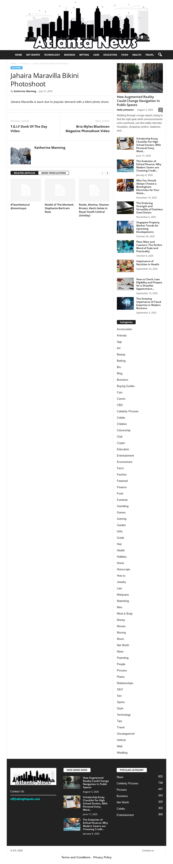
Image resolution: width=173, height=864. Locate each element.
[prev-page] (102, 173)
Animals (122, 335)
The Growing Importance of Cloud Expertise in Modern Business (148, 303)
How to (121, 575)
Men (119, 607)
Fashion (122, 474)
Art (118, 348)
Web (119, 746)
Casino (121, 398)
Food (124, 54)
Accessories (124, 329)
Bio (119, 367)
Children (122, 424)
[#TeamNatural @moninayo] (26, 190)
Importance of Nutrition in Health (147, 262)
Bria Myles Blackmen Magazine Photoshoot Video (87, 128)
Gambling (122, 506)
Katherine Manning (25, 91)
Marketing (123, 601)
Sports (121, 702)
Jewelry (121, 582)
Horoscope (123, 569)
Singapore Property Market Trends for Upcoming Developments (147, 227)
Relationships (125, 683)
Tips (119, 721)
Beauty (121, 354)
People (121, 664)
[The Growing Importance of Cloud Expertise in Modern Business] (125, 303)
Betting (84, 54)
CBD (120, 405)
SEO (120, 689)
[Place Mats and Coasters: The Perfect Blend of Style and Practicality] (125, 246)
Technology (52, 54)
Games (121, 512)
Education (110, 54)
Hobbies (122, 556)
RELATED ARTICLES (24, 172)
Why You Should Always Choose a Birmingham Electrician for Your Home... (147, 187)
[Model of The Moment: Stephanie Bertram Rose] (60, 190)
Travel (149, 54)
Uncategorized (125, 733)
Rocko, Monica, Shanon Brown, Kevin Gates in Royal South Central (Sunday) (94, 210)
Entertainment (125, 455)
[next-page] (107, 173)
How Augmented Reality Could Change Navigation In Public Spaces (138, 101)
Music (120, 638)
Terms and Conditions (76, 857)
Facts (120, 468)
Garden (121, 525)
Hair (119, 544)
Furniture (122, 499)
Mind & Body (125, 613)
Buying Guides (126, 386)
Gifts (120, 531)
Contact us (148, 850)
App (119, 341)
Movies (121, 626)
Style (120, 708)
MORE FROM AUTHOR (53, 172)
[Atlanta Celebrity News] (86, 25)
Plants (121, 676)
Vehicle (121, 740)
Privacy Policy (102, 857)
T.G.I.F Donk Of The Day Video (29, 128)
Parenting (122, 657)
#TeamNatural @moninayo (20, 206)
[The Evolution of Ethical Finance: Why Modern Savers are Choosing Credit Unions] (125, 165)
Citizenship (123, 430)
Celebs (121, 417)
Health (136, 54)
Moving (121, 632)
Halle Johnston (125, 109)
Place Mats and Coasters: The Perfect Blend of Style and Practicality (149, 246)
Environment (124, 461)
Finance (122, 487)
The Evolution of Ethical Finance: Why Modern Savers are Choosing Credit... (148, 165)
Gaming (121, 518)
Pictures (24, 63)
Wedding (122, 752)
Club (119, 436)
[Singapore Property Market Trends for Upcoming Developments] (125, 227)
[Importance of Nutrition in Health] (125, 266)
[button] (160, 54)
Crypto (121, 443)
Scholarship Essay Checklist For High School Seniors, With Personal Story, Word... (148, 145)
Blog (119, 373)
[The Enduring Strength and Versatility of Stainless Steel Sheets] (125, 207)
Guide (120, 537)
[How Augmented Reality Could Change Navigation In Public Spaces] (140, 78)
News (120, 651)
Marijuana (123, 594)
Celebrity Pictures (128, 411)
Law (119, 588)
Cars (96, 54)
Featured (122, 480)
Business (69, 54)
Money (121, 620)
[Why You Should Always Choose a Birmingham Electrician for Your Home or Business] (125, 185)
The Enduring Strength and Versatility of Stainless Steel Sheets (149, 207)
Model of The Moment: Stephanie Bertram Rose (59, 208)
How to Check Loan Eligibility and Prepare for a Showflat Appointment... (149, 284)
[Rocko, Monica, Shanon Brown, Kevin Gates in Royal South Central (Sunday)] (94, 190)
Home (18, 54)
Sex (119, 695)
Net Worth (33, 54)
